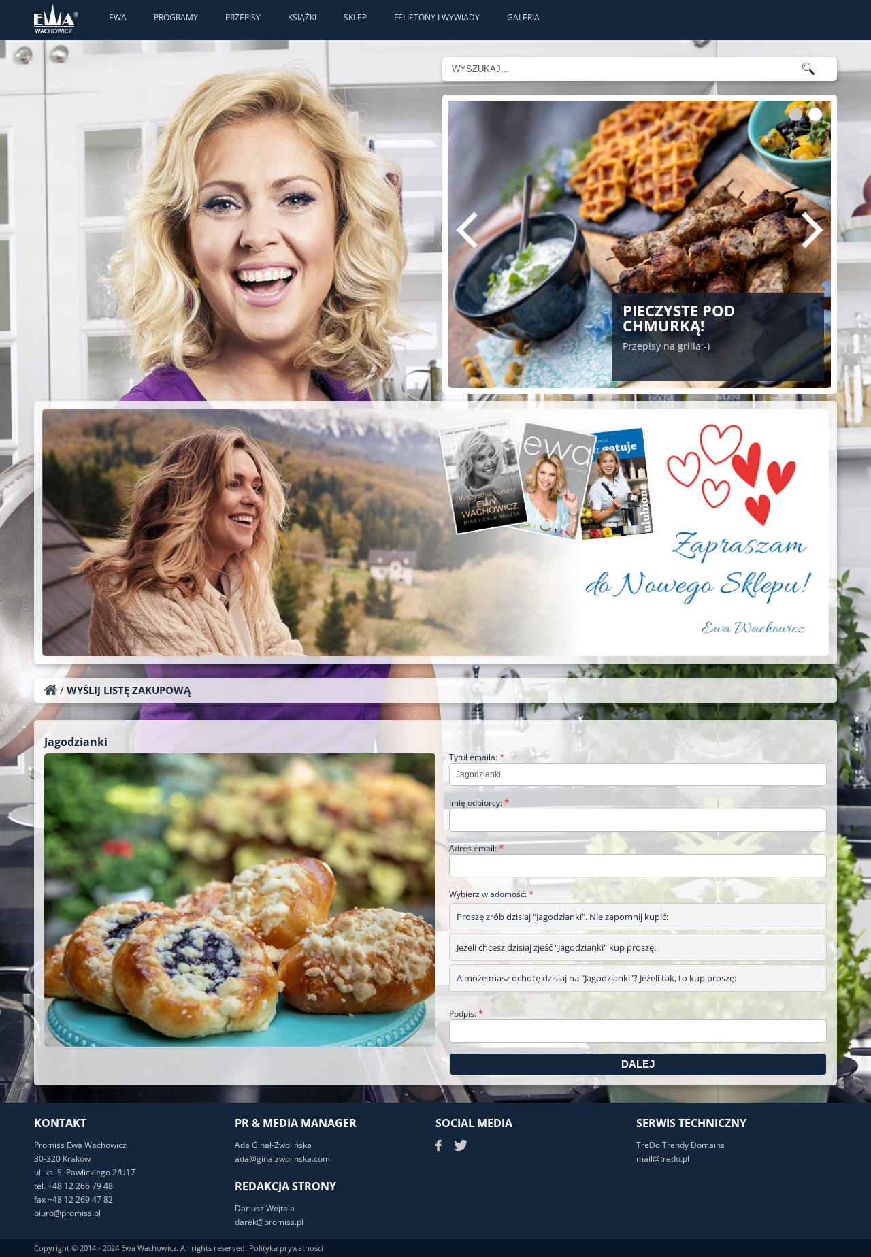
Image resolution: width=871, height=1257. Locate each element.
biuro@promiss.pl (67, 1213)
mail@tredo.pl (662, 1158)
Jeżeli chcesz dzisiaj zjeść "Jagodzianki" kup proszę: (556, 947)
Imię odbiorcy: (479, 803)
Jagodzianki (76, 741)
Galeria (523, 17)
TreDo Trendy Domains (680, 1145)
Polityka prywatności (286, 1248)
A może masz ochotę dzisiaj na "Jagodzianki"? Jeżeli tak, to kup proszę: (596, 978)
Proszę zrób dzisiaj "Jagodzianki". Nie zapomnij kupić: (562, 917)
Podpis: (466, 1013)
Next (812, 230)
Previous (466, 230)
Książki (302, 17)
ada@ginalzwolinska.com (282, 1158)
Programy (176, 17)
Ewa (118, 17)
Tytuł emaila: (476, 757)
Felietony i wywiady (437, 17)
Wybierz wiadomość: (491, 894)
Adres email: (476, 848)
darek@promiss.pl (269, 1222)
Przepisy (243, 17)
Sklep (355, 17)
